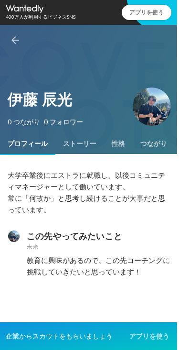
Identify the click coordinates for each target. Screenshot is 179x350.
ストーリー (79, 143)
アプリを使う (146, 12)
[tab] (27, 143)
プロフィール (28, 143)
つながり (153, 143)
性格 (118, 143)
